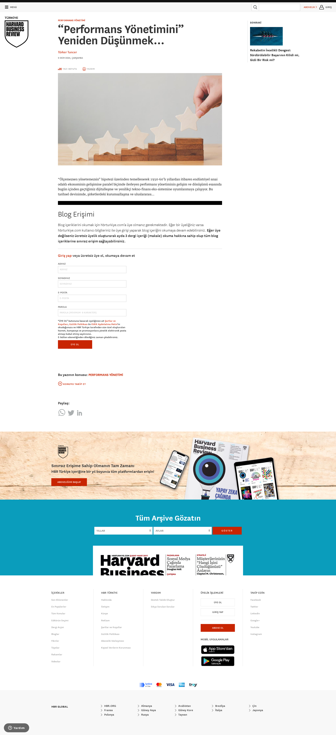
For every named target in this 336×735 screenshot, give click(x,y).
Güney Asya (148, 710)
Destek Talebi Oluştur (163, 599)
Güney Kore (185, 710)
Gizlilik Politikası (78, 324)
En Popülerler (58, 606)
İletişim (105, 606)
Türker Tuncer (67, 52)
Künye (104, 613)
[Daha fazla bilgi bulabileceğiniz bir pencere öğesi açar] (16, 728)
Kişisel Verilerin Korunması (116, 647)
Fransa (108, 710)
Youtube (254, 627)
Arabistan (184, 706)
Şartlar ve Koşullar (111, 627)
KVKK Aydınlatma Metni (104, 324)
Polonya (108, 714)
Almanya (146, 706)
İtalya (218, 710)
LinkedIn (255, 613)
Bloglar (55, 634)
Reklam (105, 620)
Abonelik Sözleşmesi (112, 640)
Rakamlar (56, 654)
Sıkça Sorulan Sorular (163, 606)
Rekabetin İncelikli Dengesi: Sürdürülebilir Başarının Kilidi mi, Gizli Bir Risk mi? (274, 55)
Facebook (255, 599)
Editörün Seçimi (59, 620)
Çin (254, 706)
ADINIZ (62, 263)
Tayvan (182, 714)
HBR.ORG (109, 706)
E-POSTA (62, 292)
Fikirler (55, 640)
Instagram (256, 634)
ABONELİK (310, 7)
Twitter (254, 606)
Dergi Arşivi (57, 627)
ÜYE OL (75, 344)
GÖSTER (227, 530)
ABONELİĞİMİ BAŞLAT (69, 482)
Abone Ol (217, 627)
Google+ (255, 620)
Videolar (55, 661)
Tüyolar (55, 647)
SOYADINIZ (64, 278)
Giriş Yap (217, 612)
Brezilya (219, 706)
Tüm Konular (58, 613)
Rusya (144, 714)
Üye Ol (218, 602)
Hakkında (106, 599)
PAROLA (62, 307)
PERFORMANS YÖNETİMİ (71, 20)
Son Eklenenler (59, 599)
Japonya (257, 710)
